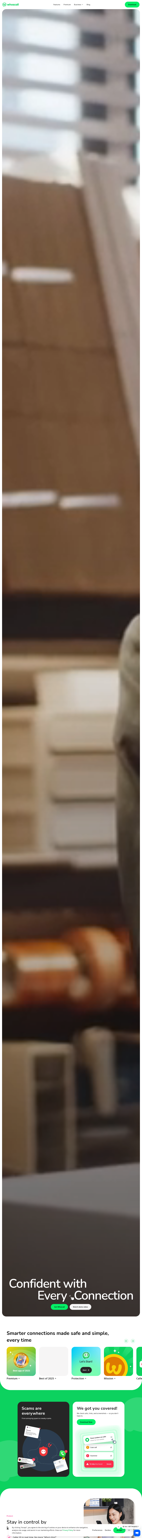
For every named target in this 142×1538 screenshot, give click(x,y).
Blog (88, 4)
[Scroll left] (126, 1341)
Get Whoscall (59, 1307)
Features (56, 4)
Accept (119, 1530)
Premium (67, 4)
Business (77, 4)
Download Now (86, 1422)
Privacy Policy (67, 1530)
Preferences (97, 1530)
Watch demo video (80, 1307)
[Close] (129, 1530)
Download (132, 4)
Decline (108, 1530)
